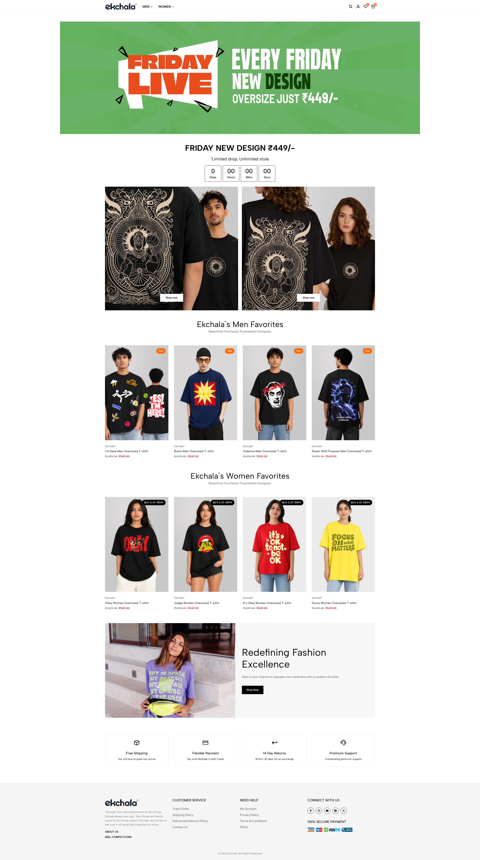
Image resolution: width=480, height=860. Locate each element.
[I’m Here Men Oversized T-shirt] (136, 392)
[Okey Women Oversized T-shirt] (136, 544)
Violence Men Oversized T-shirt (265, 451)
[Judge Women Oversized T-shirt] (205, 544)
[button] (365, 6)
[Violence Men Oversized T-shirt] (274, 392)
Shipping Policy (183, 815)
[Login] (358, 6)
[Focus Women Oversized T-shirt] (343, 544)
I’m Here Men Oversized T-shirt (126, 451)
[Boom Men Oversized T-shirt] (205, 392)
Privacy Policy (249, 815)
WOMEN (164, 6)
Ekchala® (110, 446)
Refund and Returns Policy (190, 821)
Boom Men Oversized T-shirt (194, 451)
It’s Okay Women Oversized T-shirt (267, 603)
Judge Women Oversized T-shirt (196, 603)
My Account (248, 808)
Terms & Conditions (253, 821)
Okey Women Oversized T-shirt (127, 603)
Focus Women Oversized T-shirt (334, 603)
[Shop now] (171, 248)
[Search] (350, 6)
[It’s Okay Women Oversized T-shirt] (274, 544)
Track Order (180, 808)
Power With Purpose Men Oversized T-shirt (342, 451)
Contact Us (180, 827)
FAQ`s (244, 827)
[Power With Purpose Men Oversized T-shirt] (343, 392)
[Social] (311, 811)
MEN (145, 6)
